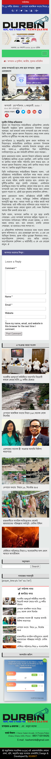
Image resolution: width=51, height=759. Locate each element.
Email (8, 305)
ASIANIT (32, 756)
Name (9, 296)
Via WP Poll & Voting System (37, 698)
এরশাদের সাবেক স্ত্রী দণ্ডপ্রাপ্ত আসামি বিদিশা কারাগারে (22, 450)
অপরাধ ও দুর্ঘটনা (15, 61)
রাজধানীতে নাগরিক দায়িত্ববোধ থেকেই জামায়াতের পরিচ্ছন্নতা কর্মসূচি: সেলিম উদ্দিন (22, 522)
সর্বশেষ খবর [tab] (27, 588)
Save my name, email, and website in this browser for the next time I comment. (24, 326)
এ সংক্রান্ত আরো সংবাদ (26, 345)
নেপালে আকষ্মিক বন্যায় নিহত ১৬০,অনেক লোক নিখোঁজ (24, 414)
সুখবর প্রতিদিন (36, 61)
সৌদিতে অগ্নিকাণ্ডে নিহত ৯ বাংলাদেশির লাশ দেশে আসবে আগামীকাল (25, 552)
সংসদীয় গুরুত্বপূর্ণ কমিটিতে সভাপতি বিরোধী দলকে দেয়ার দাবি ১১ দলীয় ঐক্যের (22, 378)
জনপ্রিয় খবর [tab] (26, 593)
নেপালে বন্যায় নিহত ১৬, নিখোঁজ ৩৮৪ (20, 487)
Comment (10, 268)
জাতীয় (26, 61)
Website (9, 313)
